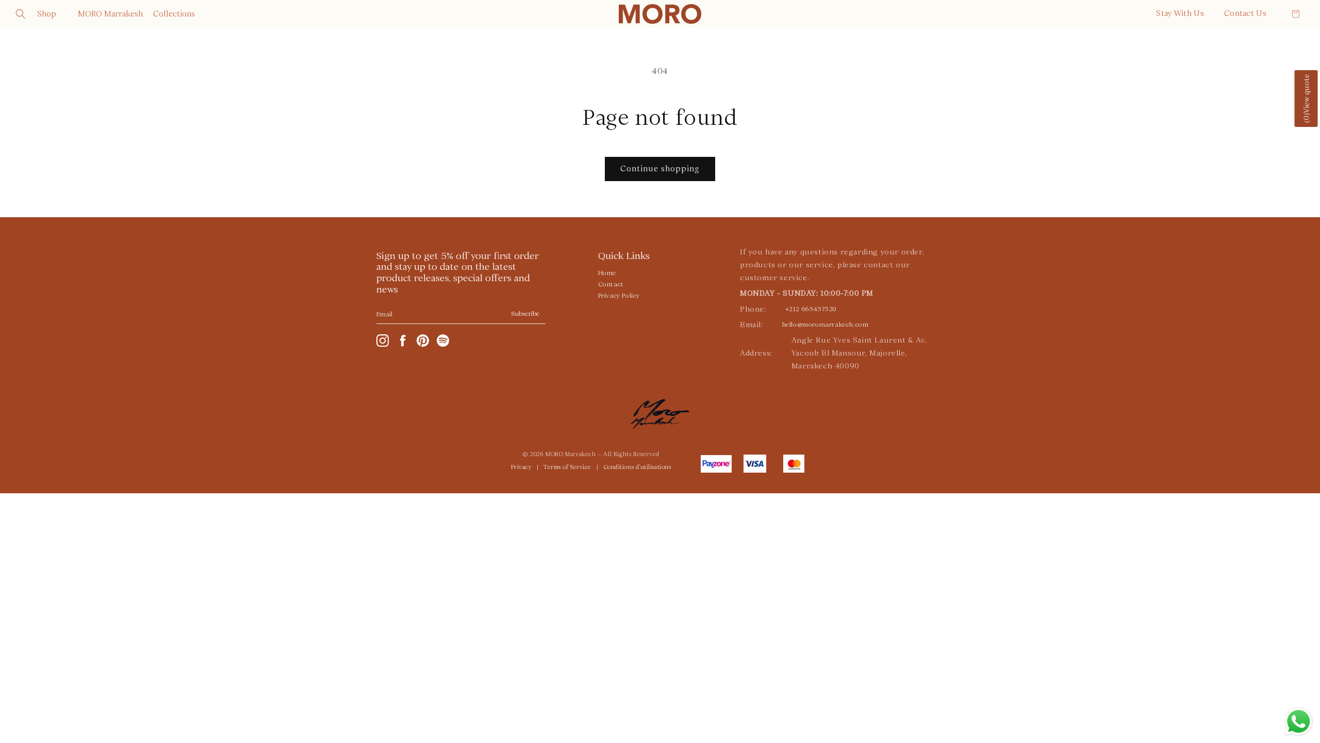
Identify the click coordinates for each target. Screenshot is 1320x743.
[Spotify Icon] (443, 340)
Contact (611, 284)
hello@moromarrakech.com (825, 324)
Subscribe (525, 314)
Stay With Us (1180, 13)
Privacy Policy (619, 295)
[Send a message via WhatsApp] (1298, 721)
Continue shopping (660, 169)
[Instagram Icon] (382, 340)
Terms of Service (567, 467)
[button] (20, 14)
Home (607, 273)
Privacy (521, 467)
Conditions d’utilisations (637, 467)
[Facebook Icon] (403, 340)
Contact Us (1245, 13)
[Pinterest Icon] (423, 340)
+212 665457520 (810, 309)
